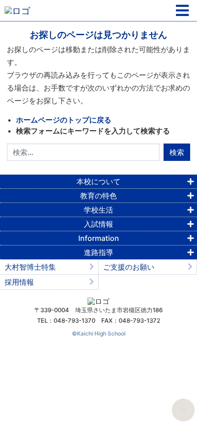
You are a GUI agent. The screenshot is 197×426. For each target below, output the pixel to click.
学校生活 (98, 209)
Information (98, 238)
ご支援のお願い (128, 267)
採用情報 (19, 282)
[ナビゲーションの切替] (182, 11)
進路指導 (98, 252)
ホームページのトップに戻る (63, 119)
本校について (98, 181)
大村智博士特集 (30, 267)
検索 (177, 152)
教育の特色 (98, 195)
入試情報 (98, 224)
